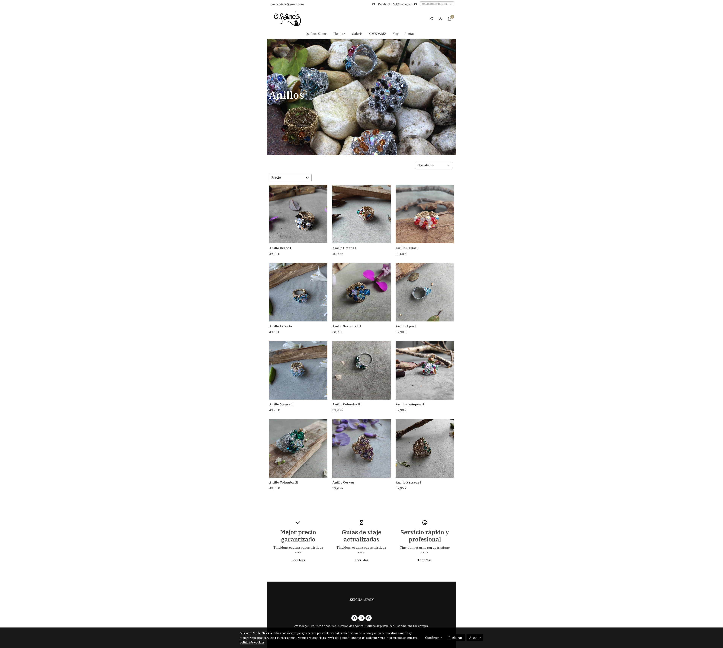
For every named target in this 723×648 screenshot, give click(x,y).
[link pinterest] (368, 617)
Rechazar (455, 638)
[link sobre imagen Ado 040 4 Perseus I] (425, 448)
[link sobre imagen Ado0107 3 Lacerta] (298, 292)
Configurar (433, 638)
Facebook (384, 4)
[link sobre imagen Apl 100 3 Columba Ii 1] (361, 370)
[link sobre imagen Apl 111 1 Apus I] (425, 292)
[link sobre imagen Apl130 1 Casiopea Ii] (425, 370)
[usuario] (441, 19)
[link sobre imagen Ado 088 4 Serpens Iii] (361, 292)
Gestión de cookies (350, 626)
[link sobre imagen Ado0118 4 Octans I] (361, 214)
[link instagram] (361, 617)
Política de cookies (323, 626)
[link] (287, 19)
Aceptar (475, 638)
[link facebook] (354, 617)
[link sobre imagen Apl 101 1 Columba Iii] (298, 448)
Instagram (406, 4)
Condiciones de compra (413, 626)
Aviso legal (361, 604)
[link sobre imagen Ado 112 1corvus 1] (361, 448)
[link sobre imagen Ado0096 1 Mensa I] (298, 370)
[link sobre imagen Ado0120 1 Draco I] (298, 214)
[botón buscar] (432, 19)
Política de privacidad (380, 626)
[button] (339, 34)
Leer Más (298, 560)
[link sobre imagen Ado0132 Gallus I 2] (425, 214)
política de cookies (252, 642)
